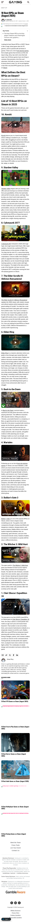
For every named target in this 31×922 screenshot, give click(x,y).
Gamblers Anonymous (22, 873)
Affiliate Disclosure (15, 910)
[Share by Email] (2, 655)
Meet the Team (15, 842)
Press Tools (16, 845)
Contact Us (15, 850)
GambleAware (6, 873)
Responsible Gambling (15, 917)
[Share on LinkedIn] (17, 655)
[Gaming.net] (15, 3)
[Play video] (15, 125)
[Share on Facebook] (13, 655)
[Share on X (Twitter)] (10, 655)
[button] (28, 2)
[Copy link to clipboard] (6, 655)
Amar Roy (9, 19)
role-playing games (23, 50)
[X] (11, 902)
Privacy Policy (15, 913)
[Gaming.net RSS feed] (19, 902)
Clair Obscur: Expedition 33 (20, 619)
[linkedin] (15, 902)
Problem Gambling (15, 915)
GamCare (12, 873)
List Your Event (15, 848)
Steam (5, 67)
